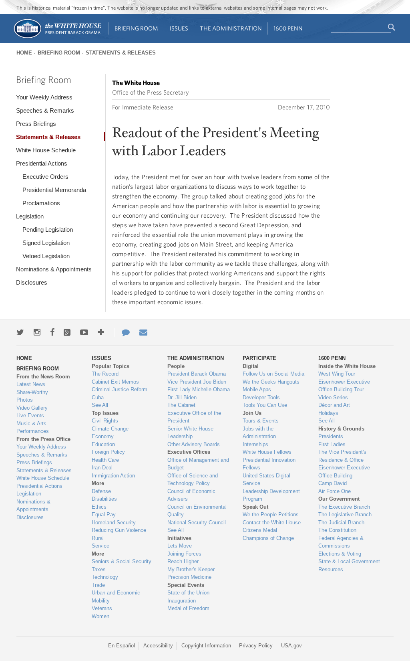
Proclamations (41, 203)
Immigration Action (113, 476)
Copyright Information (206, 646)
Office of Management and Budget (198, 464)
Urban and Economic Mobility (116, 597)
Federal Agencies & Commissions (341, 542)
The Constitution (337, 530)
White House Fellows (267, 452)
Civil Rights (105, 421)
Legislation (30, 216)
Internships (255, 444)
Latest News (30, 384)
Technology (105, 577)
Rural (98, 538)
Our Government (339, 499)
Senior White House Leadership (190, 433)
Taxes (99, 569)
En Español (121, 646)
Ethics (99, 507)
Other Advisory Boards (193, 444)
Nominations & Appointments (54, 269)
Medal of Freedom (188, 608)
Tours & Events (261, 421)
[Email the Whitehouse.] (143, 332)
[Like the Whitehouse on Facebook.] (52, 332)
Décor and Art (334, 405)
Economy (103, 436)
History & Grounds (341, 429)
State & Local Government (349, 561)
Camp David (332, 483)
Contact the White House (272, 523)
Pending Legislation (47, 229)
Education (103, 444)
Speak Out (255, 507)
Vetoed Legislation (46, 256)
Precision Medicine (189, 577)
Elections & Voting (339, 554)
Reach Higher (183, 561)
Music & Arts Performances (32, 427)
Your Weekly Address (44, 97)
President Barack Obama (196, 374)
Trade (98, 585)
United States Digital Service (266, 480)
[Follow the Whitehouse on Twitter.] (20, 332)
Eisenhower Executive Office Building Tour (344, 386)
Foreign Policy (108, 452)
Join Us (252, 413)
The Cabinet (181, 405)
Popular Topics (110, 366)
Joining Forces (184, 554)
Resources (330, 569)
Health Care (105, 460)
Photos (24, 400)
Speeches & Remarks (45, 110)
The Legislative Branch (345, 514)
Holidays (328, 413)
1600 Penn (288, 28)
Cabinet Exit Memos (115, 382)
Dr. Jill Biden (182, 397)
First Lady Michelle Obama (198, 389)
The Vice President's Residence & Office (342, 456)
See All (100, 405)
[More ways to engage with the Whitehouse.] (101, 332)
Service (100, 546)
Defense (101, 491)
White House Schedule (46, 150)
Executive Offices (188, 452)
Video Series (333, 397)
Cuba (98, 397)
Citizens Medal (260, 530)
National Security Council (196, 523)
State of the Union (188, 593)
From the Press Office (43, 439)
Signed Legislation (46, 242)
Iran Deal (102, 468)
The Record (105, 374)
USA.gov (291, 646)
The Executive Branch (344, 507)
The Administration (231, 28)
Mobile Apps (257, 389)
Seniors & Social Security (121, 561)
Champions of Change (268, 538)
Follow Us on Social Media (273, 374)
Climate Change (110, 429)
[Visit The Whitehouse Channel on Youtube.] (84, 332)
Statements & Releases (121, 53)
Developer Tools (261, 397)
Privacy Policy (256, 646)
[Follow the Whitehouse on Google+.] (67, 332)
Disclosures (31, 282)
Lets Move (179, 546)
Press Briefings (36, 123)
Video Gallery (32, 408)
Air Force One (334, 491)
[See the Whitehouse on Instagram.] (37, 332)
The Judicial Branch (341, 523)
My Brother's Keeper (191, 569)
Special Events (185, 585)
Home (24, 53)
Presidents (330, 436)
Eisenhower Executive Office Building (344, 472)
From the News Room (43, 377)
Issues (179, 28)
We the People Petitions (271, 514)
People (176, 366)
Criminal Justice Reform (119, 389)
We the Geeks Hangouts (271, 382)
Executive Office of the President (194, 417)
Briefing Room (136, 28)
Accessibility (158, 646)
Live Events (30, 415)
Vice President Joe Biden (196, 382)
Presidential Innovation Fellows (269, 464)
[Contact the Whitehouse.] (122, 332)
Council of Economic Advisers (191, 495)
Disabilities (104, 499)
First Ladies (332, 444)
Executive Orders (45, 176)
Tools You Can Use (265, 405)
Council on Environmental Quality (197, 511)
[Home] (57, 37)
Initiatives (179, 538)
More (98, 483)
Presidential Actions (41, 163)
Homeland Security (114, 523)
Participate (259, 358)
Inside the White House (347, 366)
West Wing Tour (336, 374)
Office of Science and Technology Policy (192, 480)
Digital (251, 366)
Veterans (102, 608)
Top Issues (105, 413)
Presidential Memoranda (54, 189)
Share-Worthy (32, 392)
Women (100, 616)
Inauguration (181, 601)
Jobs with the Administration (259, 433)
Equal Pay (104, 514)
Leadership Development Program (271, 495)
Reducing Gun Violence (119, 530)
